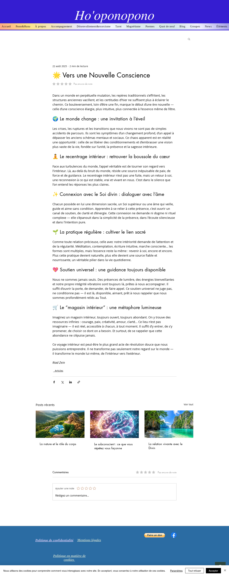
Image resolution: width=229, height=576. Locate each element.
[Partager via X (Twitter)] (62, 382)
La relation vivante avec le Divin (165, 446)
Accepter (213, 570)
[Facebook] (174, 535)
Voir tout (188, 404)
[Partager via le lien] (78, 382)
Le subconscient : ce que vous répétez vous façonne (113, 446)
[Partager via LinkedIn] (70, 382)
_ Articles (58, 370)
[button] (150, 26)
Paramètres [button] (176, 570)
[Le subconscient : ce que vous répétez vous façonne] (114, 424)
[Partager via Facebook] (54, 382)
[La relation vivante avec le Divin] (169, 424)
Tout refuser (194, 570)
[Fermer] (225, 570)
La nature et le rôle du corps (58, 444)
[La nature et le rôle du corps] (60, 424)
